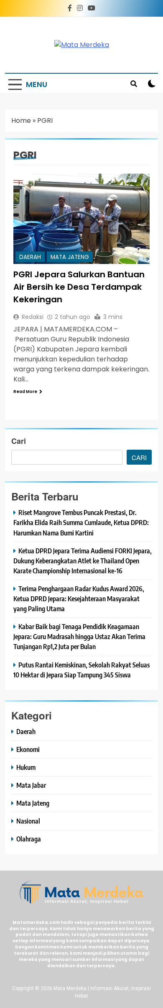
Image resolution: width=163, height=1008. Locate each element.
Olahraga (28, 838)
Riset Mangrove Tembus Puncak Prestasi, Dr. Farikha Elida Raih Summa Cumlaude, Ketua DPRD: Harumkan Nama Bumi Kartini (81, 522)
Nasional (28, 820)
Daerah (30, 257)
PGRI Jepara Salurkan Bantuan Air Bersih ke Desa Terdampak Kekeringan (79, 287)
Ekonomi (28, 749)
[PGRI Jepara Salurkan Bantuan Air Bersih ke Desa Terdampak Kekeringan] (81, 219)
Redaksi (32, 317)
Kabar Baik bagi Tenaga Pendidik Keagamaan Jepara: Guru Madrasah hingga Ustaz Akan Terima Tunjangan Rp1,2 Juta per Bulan (79, 636)
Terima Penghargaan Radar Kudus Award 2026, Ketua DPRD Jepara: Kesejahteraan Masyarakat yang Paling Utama (78, 598)
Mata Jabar (31, 785)
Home (21, 120)
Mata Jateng (70, 257)
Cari (18, 441)
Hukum (26, 767)
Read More (25, 391)
